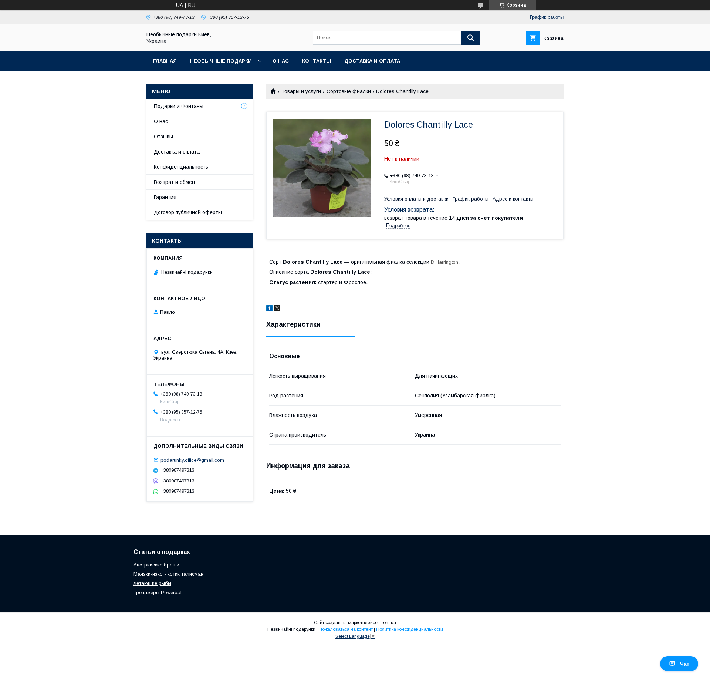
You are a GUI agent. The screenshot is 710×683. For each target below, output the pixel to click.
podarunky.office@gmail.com (192, 459)
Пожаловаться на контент (346, 629)
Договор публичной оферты (188, 212)
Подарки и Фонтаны (178, 106)
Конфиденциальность (181, 167)
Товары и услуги (301, 91)
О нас (281, 61)
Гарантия (165, 197)
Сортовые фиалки (349, 91)
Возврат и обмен (174, 182)
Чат (684, 664)
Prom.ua (387, 622)
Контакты (316, 61)
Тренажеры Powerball (158, 592)
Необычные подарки (221, 61)
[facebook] (269, 309)
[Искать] (471, 38)
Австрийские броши (156, 565)
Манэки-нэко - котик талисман (168, 574)
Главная (165, 61)
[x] (277, 309)
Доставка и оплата (372, 61)
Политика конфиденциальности (409, 629)
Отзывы (163, 136)
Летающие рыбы (152, 583)
